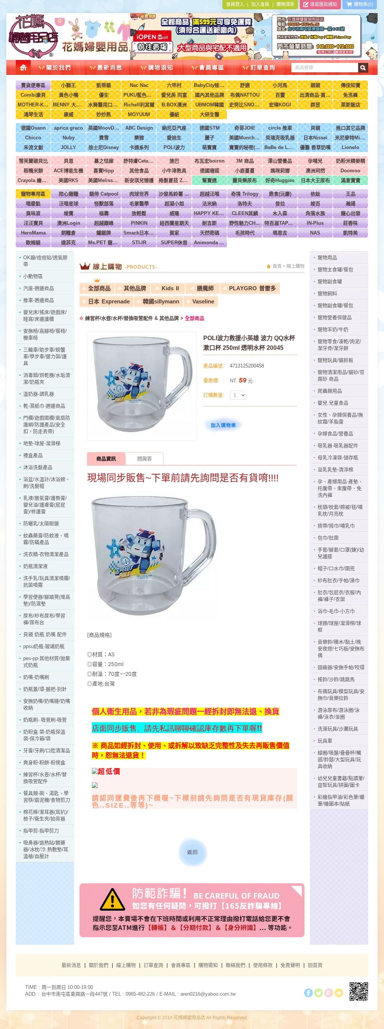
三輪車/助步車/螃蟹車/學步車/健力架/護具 (45, 356)
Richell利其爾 (139, 105)
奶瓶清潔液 (35, 566)
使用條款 (263, 965)
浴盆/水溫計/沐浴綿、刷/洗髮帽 (46, 482)
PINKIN (139, 223)
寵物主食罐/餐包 (335, 269)
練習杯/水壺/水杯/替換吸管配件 (45, 778)
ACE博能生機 (68, 170)
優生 (104, 95)
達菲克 (68, 242)
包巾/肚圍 (328, 538)
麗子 (209, 137)
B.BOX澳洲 (174, 105)
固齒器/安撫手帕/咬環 (341, 667)
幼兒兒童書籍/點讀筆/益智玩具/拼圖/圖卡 (341, 781)
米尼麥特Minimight (350, 137)
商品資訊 (106, 458)
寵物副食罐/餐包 (335, 305)
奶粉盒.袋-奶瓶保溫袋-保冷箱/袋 (44, 735)
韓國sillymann (161, 301)
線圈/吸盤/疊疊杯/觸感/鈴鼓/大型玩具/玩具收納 (339, 759)
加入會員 (260, 4)
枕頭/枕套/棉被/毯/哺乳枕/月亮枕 (340, 510)
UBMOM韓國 (209, 105)
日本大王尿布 (315, 180)
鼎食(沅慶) (280, 194)
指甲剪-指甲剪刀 (41, 830)
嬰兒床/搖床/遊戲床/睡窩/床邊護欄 (45, 315)
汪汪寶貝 (33, 223)
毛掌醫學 (139, 203)
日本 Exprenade (109, 301)
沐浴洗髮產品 (37, 467)
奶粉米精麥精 (350, 161)
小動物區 (33, 276)
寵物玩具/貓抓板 (335, 360)
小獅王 (68, 85)
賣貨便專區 (33, 85)
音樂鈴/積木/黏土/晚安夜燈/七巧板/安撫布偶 (341, 648)
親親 (315, 85)
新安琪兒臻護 (139, 180)
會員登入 (235, 4)
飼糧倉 (68, 233)
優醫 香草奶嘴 (315, 147)
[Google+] (328, 993)
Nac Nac (139, 85)
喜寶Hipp (103, 170)
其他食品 (139, 170)
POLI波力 (174, 147)
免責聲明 (290, 965)
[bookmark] (338, 993)
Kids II (170, 288)
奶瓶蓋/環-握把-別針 (45, 689)
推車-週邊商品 (38, 300)
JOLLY (68, 147)
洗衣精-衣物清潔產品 (46, 554)
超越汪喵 (209, 194)
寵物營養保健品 (335, 317)
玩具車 (325, 741)
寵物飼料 (327, 293)
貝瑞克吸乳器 (280, 137)
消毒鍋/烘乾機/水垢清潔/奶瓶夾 (46, 378)
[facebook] (308, 993)
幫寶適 (209, 180)
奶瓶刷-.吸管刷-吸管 (45, 720)
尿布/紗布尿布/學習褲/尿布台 (44, 619)
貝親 (315, 128)
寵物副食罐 (330, 281)
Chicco (33, 137)
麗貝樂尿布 (244, 180)
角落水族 (315, 213)
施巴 (174, 161)
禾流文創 (33, 147)
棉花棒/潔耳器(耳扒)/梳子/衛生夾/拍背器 (45, 815)
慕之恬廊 (104, 161)
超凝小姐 (174, 203)
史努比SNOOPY (244, 105)
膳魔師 (205, 288)
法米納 (209, 203)
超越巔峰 (104, 223)
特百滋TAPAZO (280, 223)
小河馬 (280, 85)
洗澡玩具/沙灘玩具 (338, 729)
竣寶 (69, 213)
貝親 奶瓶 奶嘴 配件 (45, 634)
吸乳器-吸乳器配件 (338, 445)
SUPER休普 (174, 242)
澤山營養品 (280, 161)
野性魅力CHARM (244, 223)
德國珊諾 (209, 170)
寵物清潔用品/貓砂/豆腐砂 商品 (341, 375)
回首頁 (315, 965)
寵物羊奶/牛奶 (333, 329)
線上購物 (126, 965)
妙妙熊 (103, 114)
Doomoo (350, 170)
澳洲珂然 (315, 170)
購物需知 (208, 965)
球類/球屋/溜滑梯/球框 (339, 626)
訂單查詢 (153, 965)
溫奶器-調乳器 (38, 394)
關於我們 (98, 965)
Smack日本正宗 (138, 233)
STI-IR (139, 242)
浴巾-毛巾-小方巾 (336, 611)
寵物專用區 (33, 194)
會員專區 (180, 965)
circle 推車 (280, 128)
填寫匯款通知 (323, 4)
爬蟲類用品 (330, 391)
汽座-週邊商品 (38, 288)
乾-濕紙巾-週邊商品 (44, 406)
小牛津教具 (174, 170)
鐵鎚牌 (103, 233)
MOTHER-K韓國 (33, 105)
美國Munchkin (244, 137)
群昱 (315, 105)
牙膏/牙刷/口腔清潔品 (46, 750)
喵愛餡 (33, 203)
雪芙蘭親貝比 (33, 161)
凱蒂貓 (103, 85)
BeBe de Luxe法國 (280, 147)
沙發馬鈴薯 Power (174, 194)
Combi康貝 (33, 95)
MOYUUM (139, 114)
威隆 (174, 213)
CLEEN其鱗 (245, 213)
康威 (69, 114)
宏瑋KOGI (280, 105)
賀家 (174, 233)
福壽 (104, 213)
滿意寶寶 (350, 180)
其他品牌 (135, 288)
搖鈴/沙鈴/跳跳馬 (336, 679)
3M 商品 (245, 161)
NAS (315, 233)
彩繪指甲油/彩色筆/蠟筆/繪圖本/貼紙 (341, 800)
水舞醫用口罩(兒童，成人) (103, 105)
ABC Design (139, 128)
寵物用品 (327, 257)
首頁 (277, 266)
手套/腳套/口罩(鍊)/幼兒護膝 (341, 553)
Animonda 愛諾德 (209, 242)
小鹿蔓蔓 (245, 170)
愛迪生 (174, 137)
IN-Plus (315, 223)
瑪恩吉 (280, 233)
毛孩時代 (245, 233)
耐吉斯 (209, 223)
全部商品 (99, 288)
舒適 (245, 85)
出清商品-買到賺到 (315, 95)
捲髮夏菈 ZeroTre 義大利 (174, 180)
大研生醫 (209, 114)
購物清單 (285, 4)
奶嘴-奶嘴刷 (36, 677)
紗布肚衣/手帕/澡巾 (339, 580)
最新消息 (71, 965)
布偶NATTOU (245, 95)
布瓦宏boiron (210, 161)
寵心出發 (350, 213)
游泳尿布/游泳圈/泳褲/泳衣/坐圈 (339, 713)
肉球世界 (139, 194)
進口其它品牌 (350, 128)
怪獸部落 (104, 203)
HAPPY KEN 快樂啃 (209, 213)
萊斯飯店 (350, 105)
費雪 (104, 137)
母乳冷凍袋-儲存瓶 (338, 457)
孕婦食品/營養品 (335, 433)
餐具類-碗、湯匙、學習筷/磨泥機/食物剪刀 (46, 796)
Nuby (69, 137)
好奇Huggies (280, 180)
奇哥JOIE (244, 128)
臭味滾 (33, 213)
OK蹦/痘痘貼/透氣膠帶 (45, 261)
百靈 (280, 95)
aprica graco (68, 128)
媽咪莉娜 (280, 170)
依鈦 (315, 194)
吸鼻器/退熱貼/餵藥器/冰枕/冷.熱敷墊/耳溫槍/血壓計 (45, 849)
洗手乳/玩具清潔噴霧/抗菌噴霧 (46, 581)
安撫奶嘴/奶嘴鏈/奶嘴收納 (46, 704)
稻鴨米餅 (33, 170)
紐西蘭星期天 (174, 223)
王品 (351, 194)
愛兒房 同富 (174, 95)
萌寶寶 (209, 147)
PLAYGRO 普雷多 (252, 288)
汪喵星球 (68, 203)
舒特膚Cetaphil (138, 161)
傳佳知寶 (350, 85)
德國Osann (33, 128)
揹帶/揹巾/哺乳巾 (336, 526)
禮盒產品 (33, 455)
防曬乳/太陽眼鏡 (41, 523)
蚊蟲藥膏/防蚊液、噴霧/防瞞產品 (46, 539)
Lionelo (350, 147)
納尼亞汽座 (174, 128)
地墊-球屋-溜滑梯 (41, 443)
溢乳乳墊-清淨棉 (335, 469)
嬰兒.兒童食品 (333, 403)
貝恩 (69, 161)
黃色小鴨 (68, 95)
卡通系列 (139, 147)
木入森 (280, 213)
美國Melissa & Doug (103, 180)
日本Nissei (315, 137)
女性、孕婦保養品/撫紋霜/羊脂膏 (340, 418)
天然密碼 (209, 233)
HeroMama (33, 233)
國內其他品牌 (209, 95)
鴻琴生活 (33, 114)
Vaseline (203, 301)
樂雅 (139, 137)
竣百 (315, 203)
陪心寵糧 (68, 194)
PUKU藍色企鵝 (138, 95)
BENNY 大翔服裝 (68, 105)
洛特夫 (244, 203)
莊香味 (350, 223)
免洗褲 (350, 95)
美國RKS (68, 180)
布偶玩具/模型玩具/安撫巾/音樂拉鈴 (341, 694)
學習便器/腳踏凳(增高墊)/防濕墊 (46, 600)
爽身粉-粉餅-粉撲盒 (44, 762)
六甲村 (174, 85)
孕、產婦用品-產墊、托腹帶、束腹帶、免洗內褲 (340, 488)
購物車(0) (362, 4)
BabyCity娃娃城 (209, 85)
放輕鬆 (139, 213)
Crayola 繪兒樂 (33, 180)
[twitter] (318, 993)
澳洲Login (68, 223)
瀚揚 (351, 203)
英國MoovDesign (103, 128)
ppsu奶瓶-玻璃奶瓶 (43, 646)
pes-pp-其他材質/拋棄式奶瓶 (46, 662)
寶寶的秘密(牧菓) (244, 147)
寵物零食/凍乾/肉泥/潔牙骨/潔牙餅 (339, 345)
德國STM (210, 128)
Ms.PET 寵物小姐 (103, 242)
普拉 (280, 203)
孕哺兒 (315, 161)
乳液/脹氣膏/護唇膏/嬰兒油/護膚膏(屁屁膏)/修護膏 (45, 504)
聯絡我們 (235, 965)
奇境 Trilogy (244, 194)
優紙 (174, 114)
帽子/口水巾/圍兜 (336, 568)
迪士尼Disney (103, 147)
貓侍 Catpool (103, 194)
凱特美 (350, 233)
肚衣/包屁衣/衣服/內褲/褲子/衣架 (339, 596)
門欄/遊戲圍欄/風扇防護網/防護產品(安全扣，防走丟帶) (46, 424)
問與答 (144, 458)
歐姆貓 (33, 242)
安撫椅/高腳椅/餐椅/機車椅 (45, 334)
